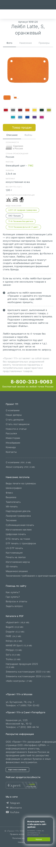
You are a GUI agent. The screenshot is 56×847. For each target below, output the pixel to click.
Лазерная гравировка (18, 515)
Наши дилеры (14, 415)
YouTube (14, 812)
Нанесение (25, 42)
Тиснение (11, 520)
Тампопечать (13, 502)
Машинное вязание (17, 571)
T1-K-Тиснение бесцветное (20, 221)
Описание (12, 134)
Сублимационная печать (20, 525)
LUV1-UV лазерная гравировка (22, 210)
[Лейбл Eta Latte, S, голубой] (20, 117)
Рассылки (11, 433)
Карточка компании (17, 769)
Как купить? (13, 592)
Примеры (44, 42)
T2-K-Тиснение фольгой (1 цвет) (23, 227)
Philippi (14, 650)
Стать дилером (15, 419)
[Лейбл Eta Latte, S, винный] (20, 110)
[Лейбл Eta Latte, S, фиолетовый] (34, 117)
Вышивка (11, 497)
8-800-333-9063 (31, 382)
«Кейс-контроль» (19, 680)
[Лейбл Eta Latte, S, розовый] (42, 117)
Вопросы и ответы (16, 601)
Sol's (13, 654)
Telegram (14, 803)
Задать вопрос (14, 606)
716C (31, 165)
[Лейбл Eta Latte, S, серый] (13, 110)
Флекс (9, 492)
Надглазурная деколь (18, 511)
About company (20, 466)
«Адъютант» (17, 622)
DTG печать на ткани (18, 538)
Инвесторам (13, 438)
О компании (13, 410)
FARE (13, 636)
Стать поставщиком (17, 424)
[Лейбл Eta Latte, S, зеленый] (42, 110)
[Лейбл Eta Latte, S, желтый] (34, 110)
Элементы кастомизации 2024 (28, 676)
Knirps (14, 640)
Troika (13, 659)
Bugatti (14, 627)
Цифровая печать (16, 534)
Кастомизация (14, 552)
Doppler (15, 631)
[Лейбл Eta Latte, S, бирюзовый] (13, 117)
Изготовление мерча (18, 561)
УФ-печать (12, 506)
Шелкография (14, 488)
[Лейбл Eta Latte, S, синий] (27, 117)
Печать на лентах (16, 557)
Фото (9, 42)
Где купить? (13, 596)
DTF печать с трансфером (21, 543)
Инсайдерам (13, 442)
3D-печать (12, 566)
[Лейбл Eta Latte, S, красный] (6, 110)
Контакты (11, 451)
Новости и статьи (16, 428)
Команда (11, 447)
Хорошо (39, 839)
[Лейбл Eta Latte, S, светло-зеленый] (49, 110)
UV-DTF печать (14, 548)
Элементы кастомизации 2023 (28, 671)
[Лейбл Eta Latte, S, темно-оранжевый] (27, 110)
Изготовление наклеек (19, 529)
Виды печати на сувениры (21, 483)
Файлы (28, 134)
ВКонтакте (15, 807)
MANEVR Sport (19, 645)
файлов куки (43, 835)
